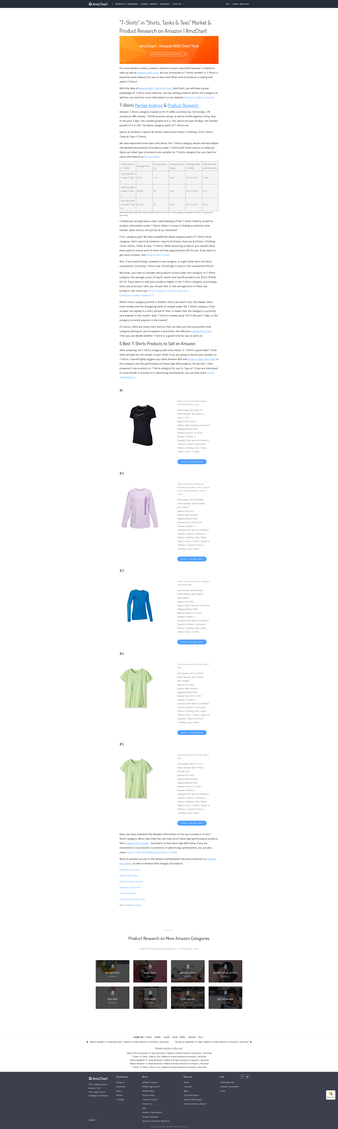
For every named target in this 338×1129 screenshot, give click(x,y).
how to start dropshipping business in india (152, 852)
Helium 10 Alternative (152, 1112)
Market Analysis (149, 105)
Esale (222, 1091)
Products (121, 4)
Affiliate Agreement (151, 1086)
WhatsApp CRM (227, 1082)
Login (235, 4)
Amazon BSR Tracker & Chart (155, 88)
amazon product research (136, 295)
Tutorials (188, 1086)
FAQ (144, 1108)
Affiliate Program (150, 1082)
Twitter (148, 1037)
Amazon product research (199, 97)
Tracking (120, 1099)
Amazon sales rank (148, 72)
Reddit (158, 1037)
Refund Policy (148, 1091)
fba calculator (152, 156)
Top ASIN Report (191, 1095)
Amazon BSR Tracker (137, 843)
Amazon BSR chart (127, 893)
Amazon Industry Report (195, 1103)
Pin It (200, 1037)
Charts (145, 4)
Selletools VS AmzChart (129, 887)
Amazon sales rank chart (202, 359)
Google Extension (150, 1116)
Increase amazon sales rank (132, 899)
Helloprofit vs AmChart (129, 869)
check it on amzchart (192, 462)
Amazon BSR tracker (158, 254)
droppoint (137, 905)
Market (154, 4)
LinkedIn (192, 1037)
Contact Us (147, 1103)
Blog (186, 1091)
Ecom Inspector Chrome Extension (168, 290)
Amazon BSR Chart (201, 331)
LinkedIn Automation (229, 1086)
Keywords (121, 1086)
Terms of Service (150, 1099)
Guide (186, 1082)
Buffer (183, 1037)
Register (244, 4)
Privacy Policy (148, 1095)
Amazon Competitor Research (156, 1121)
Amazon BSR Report (193, 1099)
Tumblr (166, 1037)
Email (174, 1037)
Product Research (183, 105)
